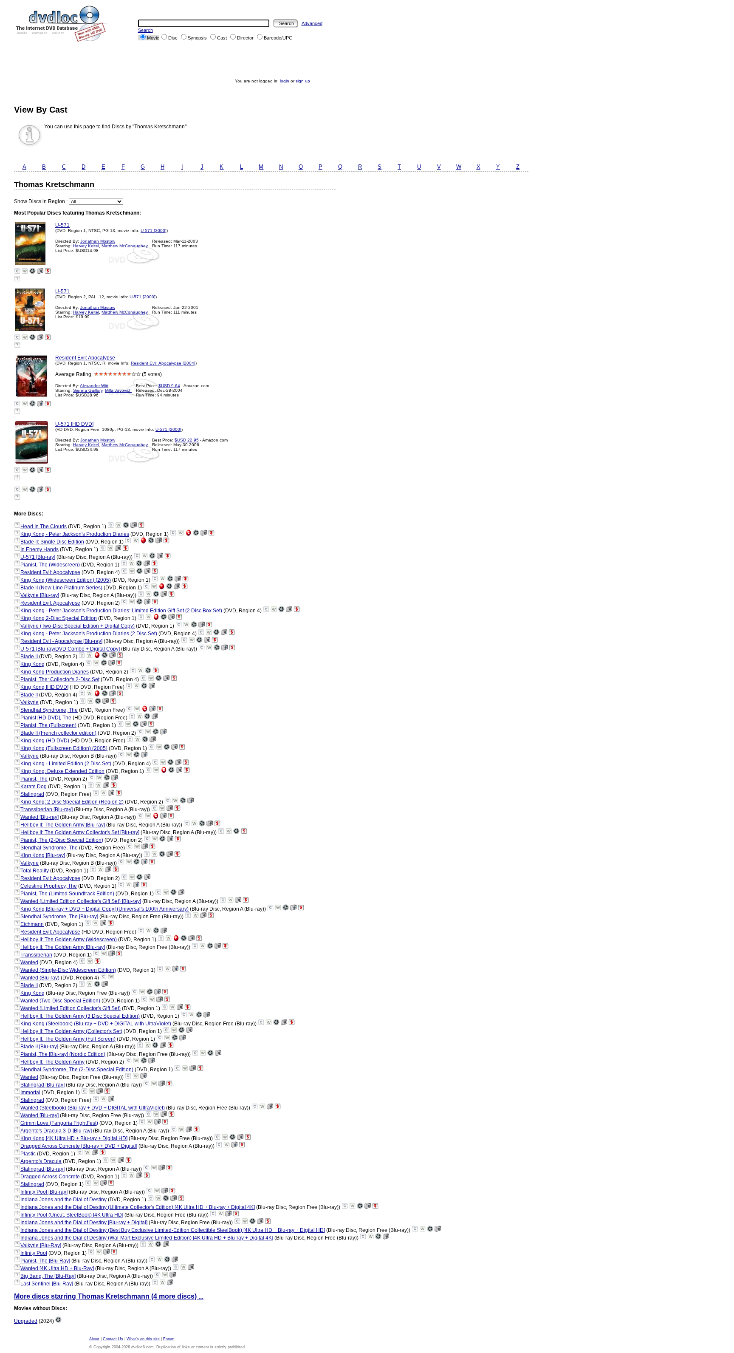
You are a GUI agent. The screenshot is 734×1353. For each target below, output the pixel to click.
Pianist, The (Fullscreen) (48, 725)
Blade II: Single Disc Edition (52, 542)
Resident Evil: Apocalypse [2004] (163, 363)
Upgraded (25, 1321)
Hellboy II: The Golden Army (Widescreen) (68, 940)
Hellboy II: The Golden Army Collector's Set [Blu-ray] (79, 832)
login (284, 81)
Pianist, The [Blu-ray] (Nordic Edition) (62, 1054)
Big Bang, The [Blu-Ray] (48, 1276)
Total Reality (34, 871)
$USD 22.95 (187, 440)
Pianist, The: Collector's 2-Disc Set (59, 679)
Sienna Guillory (87, 390)
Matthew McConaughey (125, 245)
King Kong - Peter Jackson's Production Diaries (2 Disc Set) (88, 634)
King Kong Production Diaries (54, 672)
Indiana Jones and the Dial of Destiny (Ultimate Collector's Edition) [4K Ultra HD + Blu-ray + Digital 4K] (137, 1207)
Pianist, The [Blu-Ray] (45, 1261)
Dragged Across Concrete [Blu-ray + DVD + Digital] (78, 1146)
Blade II (29, 657)
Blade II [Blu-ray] (39, 1047)
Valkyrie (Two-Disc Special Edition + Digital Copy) (77, 626)
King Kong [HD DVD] (44, 687)
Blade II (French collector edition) (58, 733)
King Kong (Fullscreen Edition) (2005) (63, 748)
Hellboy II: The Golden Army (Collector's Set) (71, 1031)
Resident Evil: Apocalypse (85, 358)
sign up (303, 81)
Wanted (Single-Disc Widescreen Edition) (68, 970)
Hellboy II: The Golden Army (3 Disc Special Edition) (80, 1016)
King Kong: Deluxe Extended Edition (62, 771)
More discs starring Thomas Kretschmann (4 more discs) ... (108, 1296)
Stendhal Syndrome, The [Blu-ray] (59, 917)
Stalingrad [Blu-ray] (42, 1085)
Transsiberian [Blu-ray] (46, 809)
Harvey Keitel (86, 245)
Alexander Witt (94, 385)
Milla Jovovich (118, 390)
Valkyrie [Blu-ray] (39, 595)
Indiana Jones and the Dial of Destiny (63, 1200)
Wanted (29, 962)
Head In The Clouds (43, 526)
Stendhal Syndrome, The (49, 710)
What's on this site (143, 1339)
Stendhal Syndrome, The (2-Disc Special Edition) (76, 1070)
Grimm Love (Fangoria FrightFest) (59, 1123)
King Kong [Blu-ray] (42, 855)
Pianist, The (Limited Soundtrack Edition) (67, 894)
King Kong (32, 664)
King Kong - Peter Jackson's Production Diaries (74, 534)
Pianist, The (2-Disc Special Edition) (61, 840)
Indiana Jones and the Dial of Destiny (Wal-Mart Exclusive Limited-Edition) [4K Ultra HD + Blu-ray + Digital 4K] (146, 1238)
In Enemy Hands (39, 549)
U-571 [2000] (154, 230)
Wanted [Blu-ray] (39, 817)
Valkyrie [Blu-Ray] (40, 1245)
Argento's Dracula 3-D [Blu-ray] (56, 1131)
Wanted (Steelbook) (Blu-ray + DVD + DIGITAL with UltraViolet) (92, 1108)
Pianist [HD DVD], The (45, 718)
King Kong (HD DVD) (44, 741)
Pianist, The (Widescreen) (50, 565)
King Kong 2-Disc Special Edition (58, 618)
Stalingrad (32, 794)
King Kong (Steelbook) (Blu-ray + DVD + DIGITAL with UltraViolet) (95, 1024)
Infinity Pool (33, 1253)
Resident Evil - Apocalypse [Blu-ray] (61, 641)
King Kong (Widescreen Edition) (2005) (65, 580)
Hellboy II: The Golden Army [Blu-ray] (62, 825)
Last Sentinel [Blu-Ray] (46, 1284)
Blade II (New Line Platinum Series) (61, 588)
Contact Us (113, 1339)
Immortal (30, 1092)
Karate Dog (33, 787)
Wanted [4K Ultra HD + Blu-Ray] (57, 1268)
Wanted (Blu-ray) (39, 978)
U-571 (62, 225)
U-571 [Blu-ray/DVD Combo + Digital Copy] (70, 649)
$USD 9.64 (169, 385)
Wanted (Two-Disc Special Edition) (60, 1001)
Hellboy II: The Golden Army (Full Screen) (68, 1039)
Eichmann (32, 924)
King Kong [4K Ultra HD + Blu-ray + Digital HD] (73, 1138)
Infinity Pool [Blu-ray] (44, 1192)
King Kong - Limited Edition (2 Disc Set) (65, 764)
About (94, 1339)
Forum (169, 1339)
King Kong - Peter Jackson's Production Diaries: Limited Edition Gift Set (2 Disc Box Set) (121, 611)
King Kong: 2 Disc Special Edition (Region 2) (72, 802)
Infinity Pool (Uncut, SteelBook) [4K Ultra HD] (71, 1215)
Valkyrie (29, 702)
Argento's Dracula (41, 1161)
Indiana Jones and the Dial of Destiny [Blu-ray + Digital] (83, 1223)
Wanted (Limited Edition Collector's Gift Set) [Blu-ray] (80, 901)
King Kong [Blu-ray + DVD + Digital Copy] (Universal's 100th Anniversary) (104, 909)
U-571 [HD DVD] (74, 424)
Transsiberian (36, 955)
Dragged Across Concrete (50, 1177)
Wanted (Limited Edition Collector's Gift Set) (70, 1008)
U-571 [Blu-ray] (37, 557)
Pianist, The (34, 779)
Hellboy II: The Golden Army (52, 1062)
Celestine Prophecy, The (48, 886)
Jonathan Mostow (97, 241)
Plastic (28, 1154)
